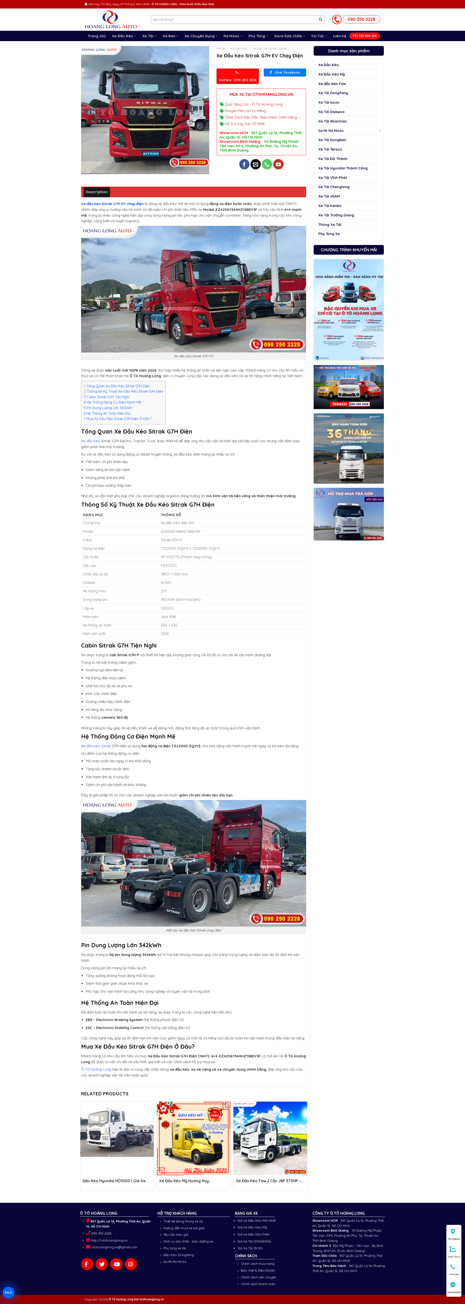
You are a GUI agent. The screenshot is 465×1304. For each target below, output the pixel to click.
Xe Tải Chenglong (333, 186)
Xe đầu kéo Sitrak (96, 746)
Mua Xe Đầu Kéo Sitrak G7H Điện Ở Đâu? (117, 419)
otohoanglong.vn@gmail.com (114, 1247)
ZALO (8, 1292)
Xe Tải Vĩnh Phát (332, 177)
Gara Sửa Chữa (288, 36)
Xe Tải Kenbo (329, 205)
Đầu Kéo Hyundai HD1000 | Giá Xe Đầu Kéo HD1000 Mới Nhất (114, 1183)
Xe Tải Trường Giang (336, 215)
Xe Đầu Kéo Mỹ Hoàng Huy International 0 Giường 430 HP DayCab (187, 1183)
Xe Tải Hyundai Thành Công (343, 168)
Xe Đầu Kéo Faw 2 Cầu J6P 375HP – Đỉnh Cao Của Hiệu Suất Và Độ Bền (268, 1183)
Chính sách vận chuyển (258, 1277)
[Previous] (81, 1147)
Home (221, 48)
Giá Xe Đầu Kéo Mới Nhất (256, 1220)
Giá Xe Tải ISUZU (250, 1248)
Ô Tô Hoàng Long (96, 1069)
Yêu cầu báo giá (175, 1234)
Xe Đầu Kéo (122, 36)
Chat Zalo (454, 1256)
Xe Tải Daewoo (331, 111)
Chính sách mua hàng (257, 1264)
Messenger (454, 1292)
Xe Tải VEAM (329, 196)
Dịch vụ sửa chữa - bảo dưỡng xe (188, 1241)
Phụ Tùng (256, 36)
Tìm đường (454, 1239)
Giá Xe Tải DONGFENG (254, 1241)
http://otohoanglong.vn (109, 1240)
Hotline (454, 1274)
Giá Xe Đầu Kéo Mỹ (252, 1227)
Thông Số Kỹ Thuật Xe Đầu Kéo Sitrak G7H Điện (123, 391)
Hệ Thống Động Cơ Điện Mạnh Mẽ (112, 402)
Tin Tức (317, 36)
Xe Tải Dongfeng (333, 93)
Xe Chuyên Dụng (200, 36)
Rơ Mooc (231, 36)
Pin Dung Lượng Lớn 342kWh (108, 408)
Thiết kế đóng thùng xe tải (183, 1221)
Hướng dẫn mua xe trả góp (184, 1228)
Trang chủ (97, 36)
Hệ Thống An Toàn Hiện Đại (107, 413)
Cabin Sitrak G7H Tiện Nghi (107, 397)
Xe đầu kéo (90, 441)
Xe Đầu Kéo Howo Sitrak (270, 48)
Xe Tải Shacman (332, 121)
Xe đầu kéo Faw (332, 83)
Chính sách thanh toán (258, 1284)
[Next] (306, 1147)
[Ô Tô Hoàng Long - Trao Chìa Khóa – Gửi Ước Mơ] (114, 19)
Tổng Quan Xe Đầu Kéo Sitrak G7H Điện (117, 386)
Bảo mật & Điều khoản (258, 1270)
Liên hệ (339, 36)
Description (97, 192)
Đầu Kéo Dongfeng (178, 1255)
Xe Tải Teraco (330, 149)
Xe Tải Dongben (332, 139)
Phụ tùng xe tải (174, 1248)
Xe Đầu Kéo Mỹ (331, 74)
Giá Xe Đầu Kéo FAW (253, 1234)
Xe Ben (169, 36)
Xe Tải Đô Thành (332, 158)
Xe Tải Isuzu (328, 102)
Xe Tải (148, 36)
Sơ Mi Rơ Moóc (331, 130)
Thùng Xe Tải (329, 224)
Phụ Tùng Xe (329, 233)
